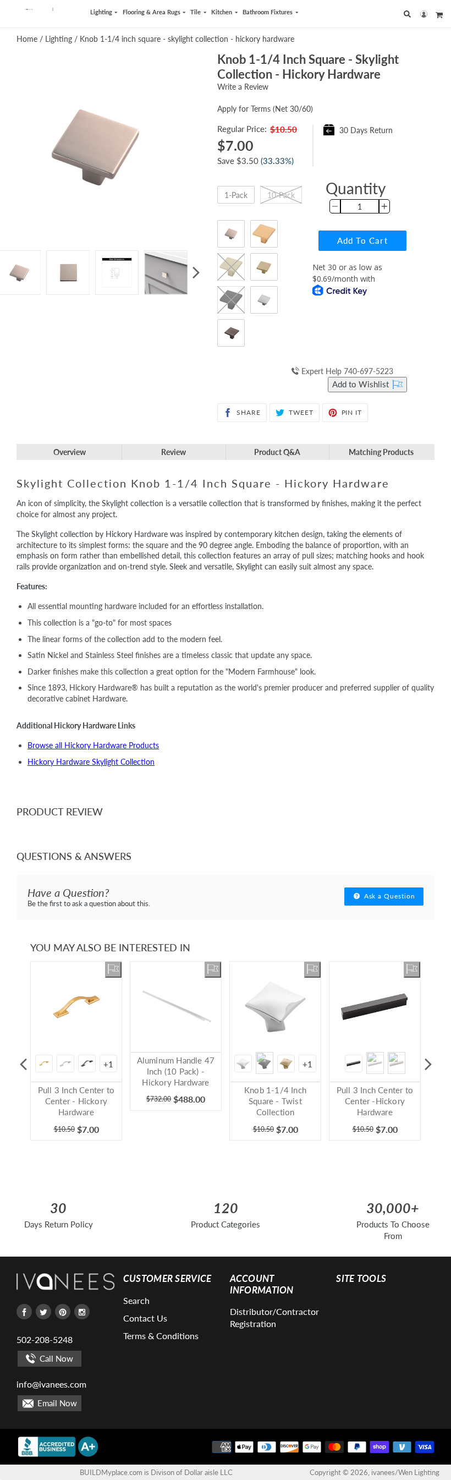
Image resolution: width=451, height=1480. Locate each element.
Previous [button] (23, 1064)
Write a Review (242, 86)
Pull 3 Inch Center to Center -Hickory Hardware (375, 1101)
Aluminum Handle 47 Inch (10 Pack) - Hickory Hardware (176, 1071)
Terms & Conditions (161, 1335)
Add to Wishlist (361, 384)
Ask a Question (388, 896)
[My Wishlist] (113, 970)
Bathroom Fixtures (268, 11)
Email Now (56, 1403)
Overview (69, 452)
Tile (196, 11)
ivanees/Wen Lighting (405, 1472)
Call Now (55, 1358)
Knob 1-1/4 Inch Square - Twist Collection (275, 1101)
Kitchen (222, 11)
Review (173, 452)
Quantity (356, 188)
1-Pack (236, 195)
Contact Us (145, 1318)
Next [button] (196, 273)
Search (136, 1300)
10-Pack (281, 195)
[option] (67, 272)
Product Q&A (277, 452)
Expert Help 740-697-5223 (346, 371)
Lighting (102, 11)
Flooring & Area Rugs (152, 11)
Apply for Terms (265, 108)
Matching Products (381, 452)
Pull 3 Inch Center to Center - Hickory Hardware (76, 1101)
